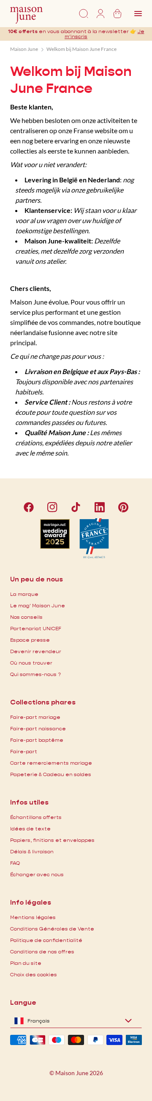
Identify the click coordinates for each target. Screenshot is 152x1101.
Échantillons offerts (36, 817)
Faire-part (23, 751)
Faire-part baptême (36, 740)
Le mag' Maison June (37, 605)
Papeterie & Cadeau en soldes (50, 774)
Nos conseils (26, 617)
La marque (24, 594)
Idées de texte (30, 828)
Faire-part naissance (38, 728)
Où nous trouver (31, 662)
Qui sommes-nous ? (35, 674)
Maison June (24, 49)
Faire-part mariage (35, 717)
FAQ (15, 863)
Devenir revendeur (35, 651)
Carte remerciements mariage (51, 763)
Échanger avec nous (37, 874)
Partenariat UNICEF (35, 628)
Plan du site (25, 963)
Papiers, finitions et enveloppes (52, 840)
